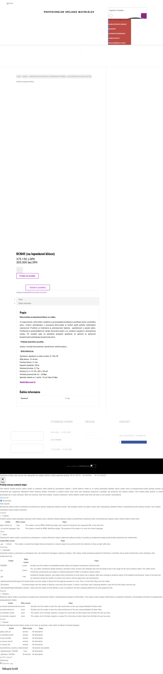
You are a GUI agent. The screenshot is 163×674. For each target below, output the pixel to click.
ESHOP (34, 52)
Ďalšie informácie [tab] (25, 303)
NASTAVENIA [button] (87, 475)
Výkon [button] (2, 532)
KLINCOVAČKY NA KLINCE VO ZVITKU (79, 76)
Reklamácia (115, 61)
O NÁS (27, 52)
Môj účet (91, 52)
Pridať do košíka (27, 276)
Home (19, 76)
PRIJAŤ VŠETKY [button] (75, 475)
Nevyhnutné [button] (4, 498)
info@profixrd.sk (30, 448)
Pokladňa (109, 52)
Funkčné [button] (3, 513)
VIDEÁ (42, 52)
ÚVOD (19, 52)
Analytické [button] (3, 547)
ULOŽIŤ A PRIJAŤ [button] (6, 657)
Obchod (25, 76)
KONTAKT (70, 52)
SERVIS (61, 52)
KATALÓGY (51, 52)
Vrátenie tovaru (91, 441)
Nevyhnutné (7, 501)
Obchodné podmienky (125, 52)
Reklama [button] (3, 591)
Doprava (139, 52)
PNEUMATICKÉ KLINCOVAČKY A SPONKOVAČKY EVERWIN (47, 76)
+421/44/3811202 (30, 435)
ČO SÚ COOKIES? (100, 475)
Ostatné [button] (3, 619)
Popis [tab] (21, 299)
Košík (100, 52)
